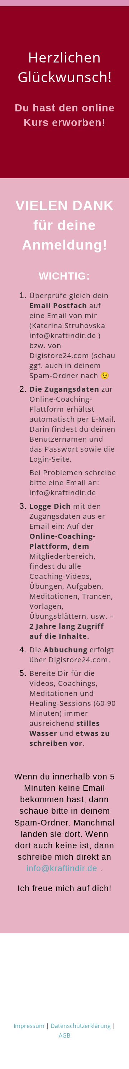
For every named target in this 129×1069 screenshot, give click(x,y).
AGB (64, 1035)
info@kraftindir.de (62, 335)
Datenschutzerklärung (81, 1026)
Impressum (29, 1026)
